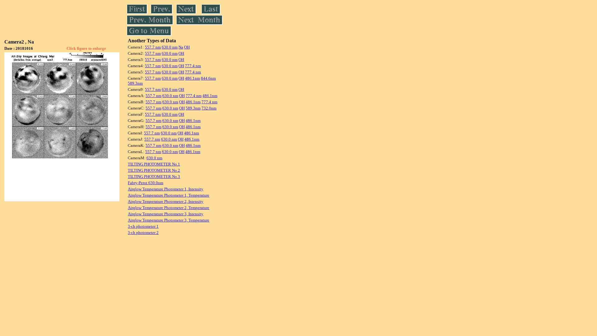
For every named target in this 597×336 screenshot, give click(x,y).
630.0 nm (170, 47)
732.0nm (208, 108)
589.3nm (135, 83)
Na (180, 47)
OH (187, 47)
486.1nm (192, 78)
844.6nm (208, 78)
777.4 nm (193, 65)
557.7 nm (153, 47)
